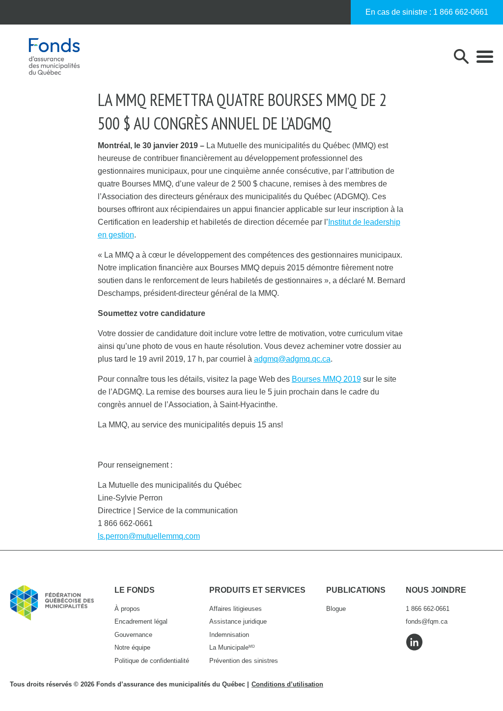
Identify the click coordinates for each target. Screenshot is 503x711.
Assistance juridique (238, 621)
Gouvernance (133, 634)
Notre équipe (132, 647)
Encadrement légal (141, 621)
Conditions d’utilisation (287, 684)
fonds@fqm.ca (426, 621)
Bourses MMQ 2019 (326, 379)
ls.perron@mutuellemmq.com (149, 536)
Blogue (336, 608)
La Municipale (232, 647)
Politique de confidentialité (151, 660)
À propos (127, 608)
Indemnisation (229, 634)
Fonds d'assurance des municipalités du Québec (54, 56)
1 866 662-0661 (460, 12)
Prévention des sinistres (243, 660)
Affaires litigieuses (235, 608)
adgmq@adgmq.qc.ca (292, 359)
